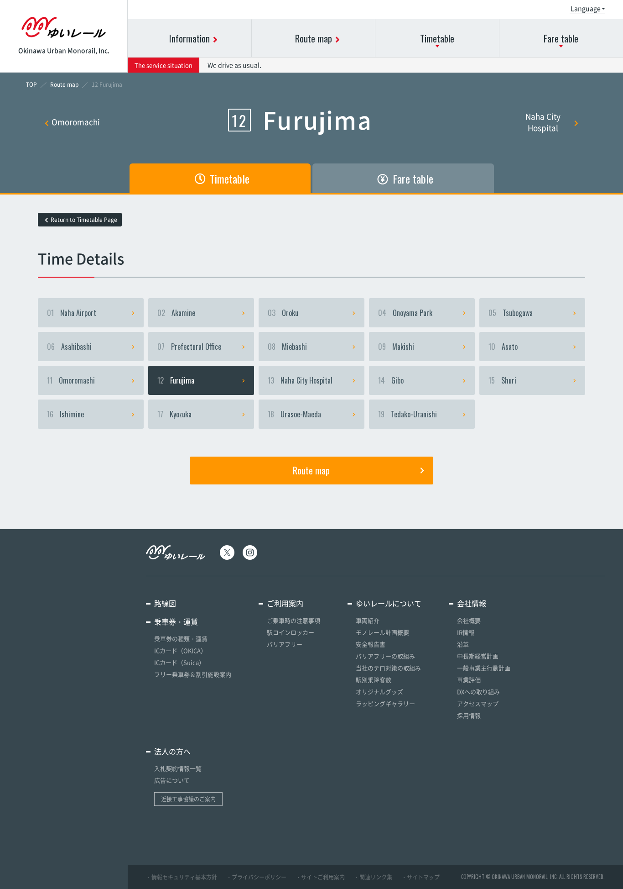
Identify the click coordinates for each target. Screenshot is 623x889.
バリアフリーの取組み (385, 656)
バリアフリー (284, 644)
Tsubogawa (510, 312)
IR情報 (465, 632)
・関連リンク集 (373, 877)
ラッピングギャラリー (385, 703)
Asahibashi (69, 346)
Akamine (176, 312)
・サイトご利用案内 (320, 877)
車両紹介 (367, 620)
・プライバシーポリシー (256, 877)
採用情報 (469, 715)
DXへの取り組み (478, 691)
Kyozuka (174, 414)
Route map (311, 470)
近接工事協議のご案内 (188, 799)
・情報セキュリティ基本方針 (181, 877)
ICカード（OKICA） (180, 650)
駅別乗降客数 (373, 679)
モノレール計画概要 (382, 632)
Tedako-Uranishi (407, 414)
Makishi (396, 346)
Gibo (391, 380)
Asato (503, 346)
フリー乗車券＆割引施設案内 (192, 674)
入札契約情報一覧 (178, 768)
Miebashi (287, 346)
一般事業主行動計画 (483, 667)
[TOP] (31, 84)
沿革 (463, 644)
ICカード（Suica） (179, 662)
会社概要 (469, 620)
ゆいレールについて (388, 603)
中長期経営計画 (477, 656)
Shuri (502, 380)
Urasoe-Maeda (294, 414)
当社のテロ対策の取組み (388, 667)
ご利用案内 (285, 603)
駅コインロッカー (290, 632)
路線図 (165, 603)
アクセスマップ (477, 703)
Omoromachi (76, 121)
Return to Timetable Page (84, 220)
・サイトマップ (420, 877)
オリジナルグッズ (379, 691)
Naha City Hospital (543, 122)
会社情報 (471, 603)
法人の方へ (172, 751)
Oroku (283, 312)
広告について (172, 780)
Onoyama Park (405, 312)
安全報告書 (370, 644)
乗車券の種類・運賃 (181, 638)
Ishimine (65, 414)
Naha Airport (71, 312)
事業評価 (469, 679)
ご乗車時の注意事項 (293, 620)
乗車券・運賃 (176, 621)
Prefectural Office (189, 346)
